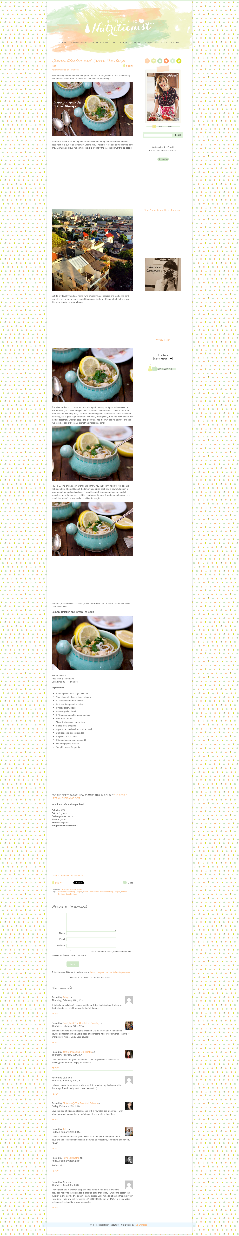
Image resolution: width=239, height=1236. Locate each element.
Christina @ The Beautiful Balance (80, 1103)
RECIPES (62, 42)
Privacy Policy (163, 339)
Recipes (65, 889)
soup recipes (71, 893)
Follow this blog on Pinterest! (65, 69)
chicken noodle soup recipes (70, 891)
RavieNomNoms (71, 1157)
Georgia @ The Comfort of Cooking (81, 1023)
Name (62, 932)
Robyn (66, 997)
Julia (65, 1129)
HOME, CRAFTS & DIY (104, 42)
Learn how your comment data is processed (110, 972)
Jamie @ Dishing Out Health (77, 1051)
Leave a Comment (60, 875)
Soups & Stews (76, 889)
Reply (55, 1013)
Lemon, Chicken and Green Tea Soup (88, 61)
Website (61, 945)
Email (62, 939)
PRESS (124, 42)
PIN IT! (129, 66)
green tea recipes (91, 891)
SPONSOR (150, 42)
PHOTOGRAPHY (79, 42)
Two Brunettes (141, 1224)
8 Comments (77, 875)
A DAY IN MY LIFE (170, 42)
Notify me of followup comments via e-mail (90, 977)
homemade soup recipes (110, 891)
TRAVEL (136, 42)
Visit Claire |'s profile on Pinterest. (163, 210)
